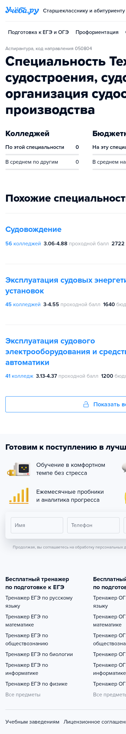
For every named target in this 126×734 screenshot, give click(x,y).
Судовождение (33, 229)
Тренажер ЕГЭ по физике (36, 684)
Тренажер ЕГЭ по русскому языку (39, 602)
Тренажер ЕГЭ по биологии (39, 654)
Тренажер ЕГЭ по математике (26, 620)
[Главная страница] (22, 11)
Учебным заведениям (32, 722)
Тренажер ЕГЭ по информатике (26, 669)
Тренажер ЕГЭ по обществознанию (26, 639)
